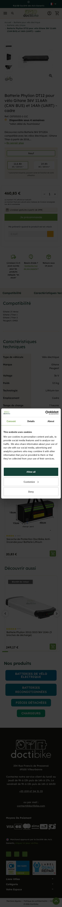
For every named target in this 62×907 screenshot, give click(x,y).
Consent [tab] (11, 421)
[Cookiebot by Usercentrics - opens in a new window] (45, 413)
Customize (29, 481)
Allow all (31, 472)
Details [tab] (31, 421)
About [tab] (51, 421)
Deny (31, 491)
